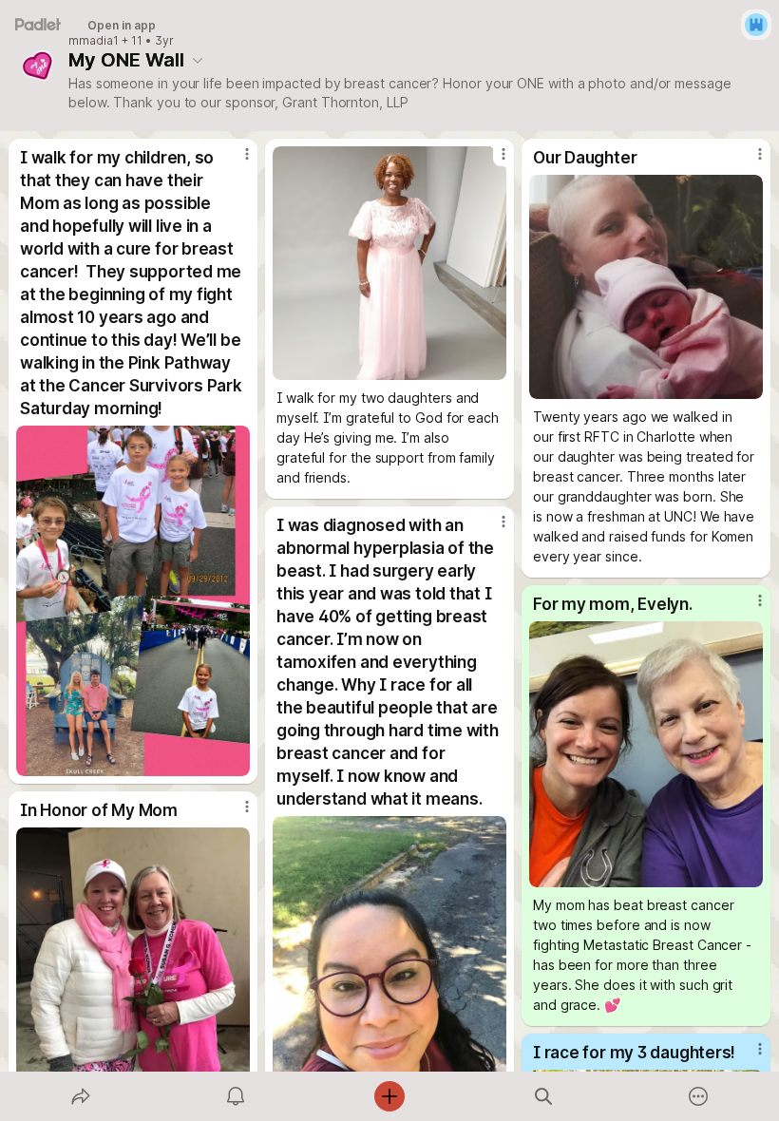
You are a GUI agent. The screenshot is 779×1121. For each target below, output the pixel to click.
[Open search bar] (543, 1096)
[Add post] (389, 1096)
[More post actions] (234, 161)
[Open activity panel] (236, 1096)
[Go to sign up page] (756, 25)
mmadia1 (93, 41)
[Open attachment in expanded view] (133, 601)
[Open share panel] (81, 1096)
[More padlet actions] (698, 1096)
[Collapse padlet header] (197, 60)
